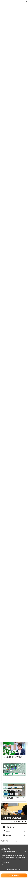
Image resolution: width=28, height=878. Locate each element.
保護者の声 (8, 835)
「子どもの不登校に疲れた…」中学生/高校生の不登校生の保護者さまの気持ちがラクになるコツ (14, 757)
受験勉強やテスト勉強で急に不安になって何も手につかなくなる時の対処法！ (14, 798)
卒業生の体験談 (10, 827)
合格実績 (8, 831)
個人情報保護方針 (5, 862)
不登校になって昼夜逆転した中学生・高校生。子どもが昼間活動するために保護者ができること (14, 777)
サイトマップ (4, 864)
